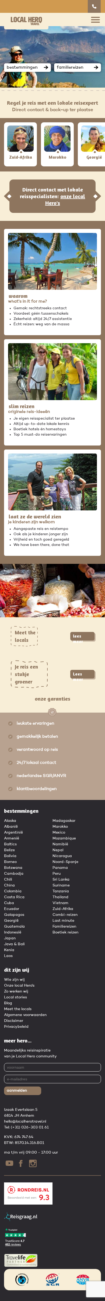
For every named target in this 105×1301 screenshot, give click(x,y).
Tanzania (60, 891)
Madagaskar (63, 821)
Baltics (10, 844)
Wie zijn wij (14, 980)
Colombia (13, 891)
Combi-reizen (65, 915)
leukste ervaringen (35, 723)
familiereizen (70, 67)
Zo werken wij (16, 991)
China (9, 885)
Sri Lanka (60, 879)
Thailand (60, 897)
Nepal (57, 850)
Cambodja (13, 874)
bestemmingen (22, 67)
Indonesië (12, 932)
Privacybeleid (16, 1027)
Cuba (9, 903)
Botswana (13, 868)
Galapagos (14, 915)
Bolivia (10, 856)
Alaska (10, 821)
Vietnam (60, 903)
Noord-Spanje (65, 862)
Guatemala (14, 926)
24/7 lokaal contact (36, 763)
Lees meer (78, 674)
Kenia (9, 950)
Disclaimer (13, 1021)
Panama (60, 868)
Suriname (61, 885)
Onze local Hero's (19, 985)
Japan (10, 938)
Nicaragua (62, 856)
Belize (9, 850)
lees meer (78, 636)
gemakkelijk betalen (37, 737)
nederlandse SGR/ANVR (41, 776)
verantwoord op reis (37, 750)
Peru (56, 874)
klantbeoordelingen (37, 789)
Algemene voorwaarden (25, 1015)
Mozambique (64, 838)
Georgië (11, 921)
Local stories (15, 997)
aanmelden (17, 1090)
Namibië (60, 844)
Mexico (58, 832)
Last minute (63, 921)
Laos (8, 956)
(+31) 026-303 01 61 (30, 1127)
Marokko (60, 827)
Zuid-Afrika (62, 909)
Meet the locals (18, 1009)
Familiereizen (64, 926)
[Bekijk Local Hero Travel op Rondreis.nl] (28, 1203)
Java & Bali (14, 944)
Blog (8, 1003)
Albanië (11, 827)
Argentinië (13, 832)
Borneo (10, 862)
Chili (8, 879)
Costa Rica (14, 897)
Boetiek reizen (65, 932)
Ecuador (11, 909)
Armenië (11, 838)
